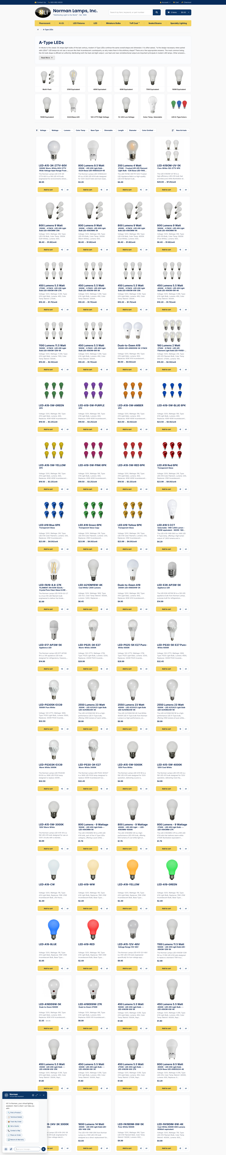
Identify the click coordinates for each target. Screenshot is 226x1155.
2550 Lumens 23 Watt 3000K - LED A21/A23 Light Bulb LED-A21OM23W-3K (92, 707)
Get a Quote (13, 1126)
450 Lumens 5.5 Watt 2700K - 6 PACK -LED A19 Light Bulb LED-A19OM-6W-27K (52, 288)
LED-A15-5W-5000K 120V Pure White (130, 766)
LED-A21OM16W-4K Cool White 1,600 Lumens (90, 586)
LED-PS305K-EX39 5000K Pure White (50, 706)
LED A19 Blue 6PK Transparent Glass (49, 526)
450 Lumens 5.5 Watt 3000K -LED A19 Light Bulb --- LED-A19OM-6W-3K (91, 1066)
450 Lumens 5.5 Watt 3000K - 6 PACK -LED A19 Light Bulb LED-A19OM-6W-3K (92, 288)
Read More (47, 58)
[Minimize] (40, 1095)
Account (165, 2)
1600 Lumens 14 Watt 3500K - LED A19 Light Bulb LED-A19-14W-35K (92, 1126)
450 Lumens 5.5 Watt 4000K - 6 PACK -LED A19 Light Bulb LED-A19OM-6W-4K (171, 288)
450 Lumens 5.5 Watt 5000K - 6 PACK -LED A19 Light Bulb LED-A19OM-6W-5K (92, 348)
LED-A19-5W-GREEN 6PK (51, 406)
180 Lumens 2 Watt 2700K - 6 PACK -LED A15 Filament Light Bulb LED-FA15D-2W (171, 349)
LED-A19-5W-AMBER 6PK (130, 406)
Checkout (187, 2)
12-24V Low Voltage (126, 117)
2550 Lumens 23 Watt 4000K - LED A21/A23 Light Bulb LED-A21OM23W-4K (132, 707)
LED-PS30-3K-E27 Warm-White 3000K (89, 766)
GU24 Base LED (73, 117)
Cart (177, 2)
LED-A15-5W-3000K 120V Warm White (51, 825)
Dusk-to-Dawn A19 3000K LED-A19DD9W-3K (129, 586)
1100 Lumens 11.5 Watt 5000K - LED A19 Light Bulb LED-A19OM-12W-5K (171, 946)
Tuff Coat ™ (134, 23)
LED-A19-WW (86, 884)
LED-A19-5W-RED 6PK (131, 465)
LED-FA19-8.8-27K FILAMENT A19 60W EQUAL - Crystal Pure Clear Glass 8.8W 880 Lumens (52, 588)
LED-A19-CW (47, 884)
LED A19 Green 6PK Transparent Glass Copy (90, 526)
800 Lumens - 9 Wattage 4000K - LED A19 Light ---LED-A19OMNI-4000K (133, 827)
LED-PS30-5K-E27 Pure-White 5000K (172, 646)
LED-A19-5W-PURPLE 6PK (91, 406)
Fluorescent (44, 23)
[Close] (43, 1095)
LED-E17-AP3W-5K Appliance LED (50, 646)
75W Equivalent (152, 89)
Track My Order (14, 1122)
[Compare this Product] (67, 489)
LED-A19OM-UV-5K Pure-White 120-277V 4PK (169, 166)
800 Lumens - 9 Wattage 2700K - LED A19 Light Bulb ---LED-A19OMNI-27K (172, 827)
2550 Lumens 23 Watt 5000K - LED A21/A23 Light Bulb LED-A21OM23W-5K (171, 707)
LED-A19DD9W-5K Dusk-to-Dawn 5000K (50, 1005)
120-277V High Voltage (100, 117)
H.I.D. (61, 23)
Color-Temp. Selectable (152, 117)
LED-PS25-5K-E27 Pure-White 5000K (132, 646)
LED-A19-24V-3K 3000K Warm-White (54, 1125)
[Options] (33, 1095)
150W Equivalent (47, 117)
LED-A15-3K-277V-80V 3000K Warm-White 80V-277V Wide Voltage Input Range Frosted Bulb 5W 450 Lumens (54, 169)
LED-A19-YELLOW (128, 884)
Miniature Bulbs (113, 23)
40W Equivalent (99, 89)
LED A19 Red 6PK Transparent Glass (167, 466)
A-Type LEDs (48, 29)
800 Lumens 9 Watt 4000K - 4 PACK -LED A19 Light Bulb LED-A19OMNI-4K (131, 228)
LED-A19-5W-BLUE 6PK (171, 405)
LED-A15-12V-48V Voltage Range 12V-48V (129, 945)
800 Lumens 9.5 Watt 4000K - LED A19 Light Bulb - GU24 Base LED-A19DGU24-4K (170, 1066)
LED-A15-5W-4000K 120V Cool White (169, 766)
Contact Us (41, 2)
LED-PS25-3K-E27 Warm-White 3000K (89, 646)
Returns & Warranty (16, 1140)
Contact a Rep (14, 1131)
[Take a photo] (6, 1149)
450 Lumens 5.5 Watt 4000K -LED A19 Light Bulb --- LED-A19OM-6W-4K (170, 1006)
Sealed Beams (155, 23)
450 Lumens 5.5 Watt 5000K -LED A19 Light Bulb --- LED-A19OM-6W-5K (131, 1006)
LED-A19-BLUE (48, 944)
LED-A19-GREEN (167, 884)
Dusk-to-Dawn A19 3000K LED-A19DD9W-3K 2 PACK (132, 346)
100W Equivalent (179, 89)
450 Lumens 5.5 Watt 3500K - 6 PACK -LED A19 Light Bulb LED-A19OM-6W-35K (131, 288)
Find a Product (14, 1113)
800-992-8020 (56, 2)
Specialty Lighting (178, 23)
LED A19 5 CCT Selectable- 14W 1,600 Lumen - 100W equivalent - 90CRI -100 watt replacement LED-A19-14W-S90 (171, 530)
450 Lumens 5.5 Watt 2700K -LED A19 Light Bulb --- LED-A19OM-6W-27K (131, 1066)
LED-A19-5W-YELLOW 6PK (52, 466)
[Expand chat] (36, 1095)
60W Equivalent (126, 89)
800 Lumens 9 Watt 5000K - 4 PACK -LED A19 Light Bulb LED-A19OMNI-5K (170, 228)
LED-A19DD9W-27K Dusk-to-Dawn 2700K (90, 1005)
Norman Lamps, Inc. (75, 11)
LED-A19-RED (86, 944)
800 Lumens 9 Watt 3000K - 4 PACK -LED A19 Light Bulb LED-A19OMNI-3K (92, 228)
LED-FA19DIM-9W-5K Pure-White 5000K (131, 1125)
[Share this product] (61, 189)
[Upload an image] (11, 1149)
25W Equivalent (73, 89)
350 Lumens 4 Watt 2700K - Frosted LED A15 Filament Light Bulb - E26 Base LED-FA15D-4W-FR (132, 169)
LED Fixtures (79, 23)
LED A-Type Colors (179, 117)
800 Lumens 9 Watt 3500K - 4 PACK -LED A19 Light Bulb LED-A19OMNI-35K (52, 228)
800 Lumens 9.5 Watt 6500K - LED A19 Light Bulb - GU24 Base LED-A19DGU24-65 (91, 168)
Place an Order (14, 1135)
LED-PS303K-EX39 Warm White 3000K (50, 766)
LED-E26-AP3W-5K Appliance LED (169, 586)
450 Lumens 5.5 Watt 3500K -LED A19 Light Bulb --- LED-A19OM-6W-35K (52, 1066)
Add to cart (48, 190)
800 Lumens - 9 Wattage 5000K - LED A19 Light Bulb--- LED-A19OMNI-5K (93, 827)
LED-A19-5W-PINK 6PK (92, 465)
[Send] (43, 1149)
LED (95, 23)
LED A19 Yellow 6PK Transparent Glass (130, 526)
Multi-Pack (47, 89)
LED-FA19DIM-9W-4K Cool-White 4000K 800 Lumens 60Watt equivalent (171, 1126)
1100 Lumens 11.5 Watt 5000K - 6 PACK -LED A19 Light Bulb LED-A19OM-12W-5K (52, 348)
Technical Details (15, 1117)
